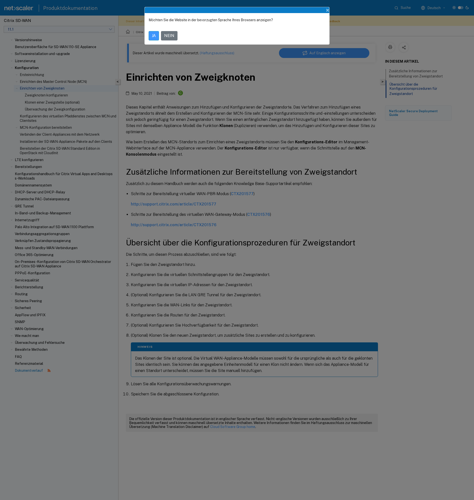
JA (154, 35)
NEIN (169, 35)
